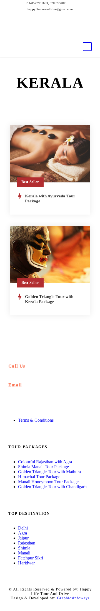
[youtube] (59, 30)
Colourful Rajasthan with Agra (45, 461)
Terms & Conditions (36, 420)
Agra (22, 533)
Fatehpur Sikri (30, 558)
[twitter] (50, 30)
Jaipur (23, 538)
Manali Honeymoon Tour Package (48, 481)
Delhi (23, 528)
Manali (24, 553)
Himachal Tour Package (39, 476)
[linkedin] (40, 30)
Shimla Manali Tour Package (43, 466)
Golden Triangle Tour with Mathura (49, 471)
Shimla (24, 548)
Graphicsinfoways (73, 598)
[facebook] (31, 30)
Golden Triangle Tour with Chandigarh (52, 486)
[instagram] (69, 30)
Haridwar (26, 563)
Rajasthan (26, 543)
